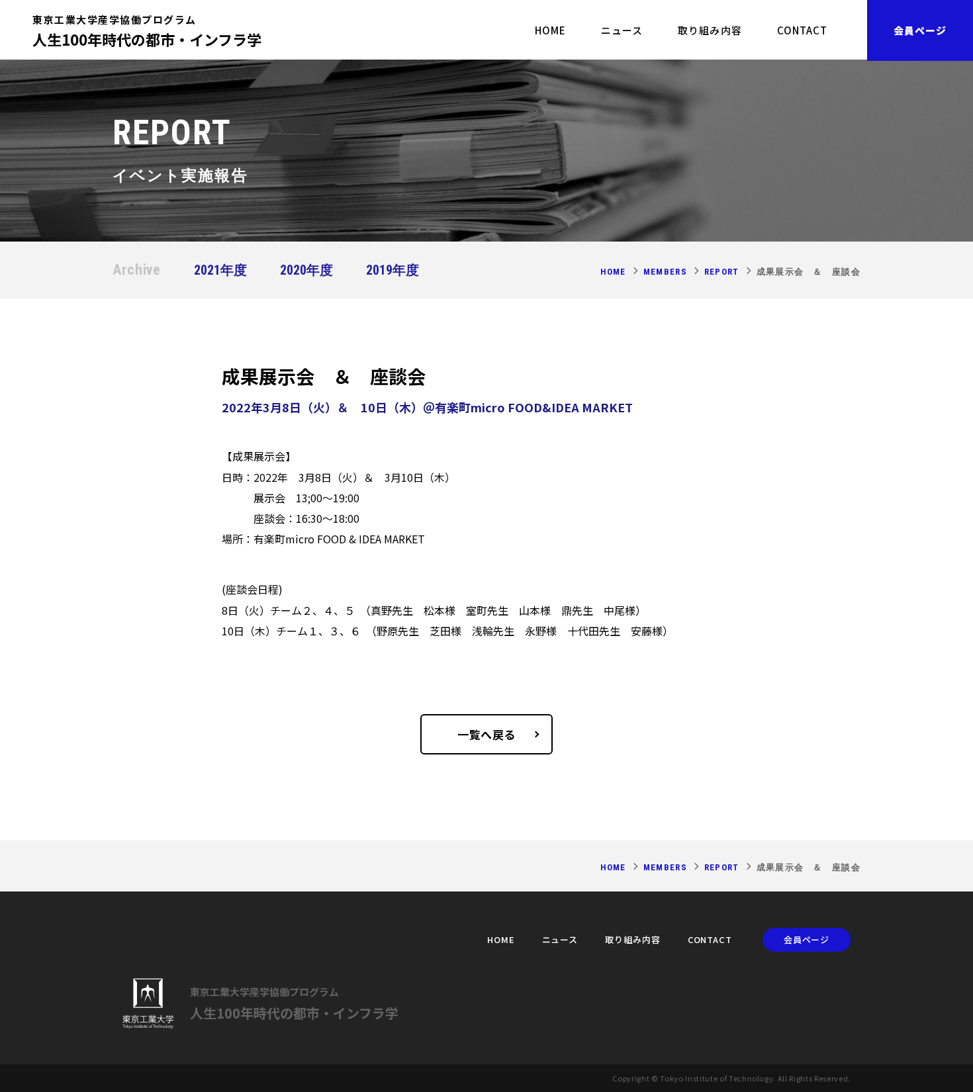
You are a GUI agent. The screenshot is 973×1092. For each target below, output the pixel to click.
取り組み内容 (709, 30)
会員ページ (920, 30)
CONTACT (802, 30)
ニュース (622, 30)
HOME (550, 30)
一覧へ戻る (486, 734)
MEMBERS (665, 271)
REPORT (721, 271)
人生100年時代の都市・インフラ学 (146, 30)
